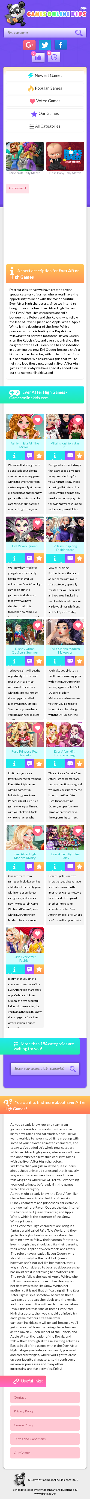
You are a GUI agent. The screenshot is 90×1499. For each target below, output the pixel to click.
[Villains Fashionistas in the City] (65, 426)
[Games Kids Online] (45, 14)
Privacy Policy (23, 1411)
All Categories (47, 126)
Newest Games (48, 75)
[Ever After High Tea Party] (65, 837)
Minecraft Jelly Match (24, 173)
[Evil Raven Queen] (25, 529)
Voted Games (48, 100)
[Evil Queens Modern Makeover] (65, 632)
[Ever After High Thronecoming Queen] (65, 734)
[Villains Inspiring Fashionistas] (65, 529)
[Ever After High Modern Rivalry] (25, 837)
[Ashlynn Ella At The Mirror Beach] (25, 426)
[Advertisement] (44, 223)
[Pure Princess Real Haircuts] (25, 734)
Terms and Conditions (30, 1439)
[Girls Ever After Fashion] (25, 940)
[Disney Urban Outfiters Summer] (25, 632)
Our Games (49, 113)
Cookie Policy (23, 1425)
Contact (20, 1397)
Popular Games (48, 88)
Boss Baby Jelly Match (65, 173)
